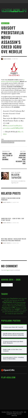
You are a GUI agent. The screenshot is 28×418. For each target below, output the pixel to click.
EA (12, 313)
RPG (8, 300)
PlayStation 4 (8, 302)
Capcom (25, 310)
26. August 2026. (15, 202)
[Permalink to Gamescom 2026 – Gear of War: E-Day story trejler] (14, 231)
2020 (24, 308)
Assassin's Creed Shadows (17, 141)
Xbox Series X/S (20, 304)
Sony (22, 298)
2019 (2, 310)
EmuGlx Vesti (5, 23)
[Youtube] (22, 1)
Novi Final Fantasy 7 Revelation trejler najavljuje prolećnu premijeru (13, 240)
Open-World (17, 313)
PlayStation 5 (7, 308)
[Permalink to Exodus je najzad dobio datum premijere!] (14, 211)
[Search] (3, 1)
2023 (19, 298)
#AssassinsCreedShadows (13, 125)
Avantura (16, 312)
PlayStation (4, 142)
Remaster (4, 306)
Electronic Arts (16, 300)
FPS (23, 300)
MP (21, 300)
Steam (10, 313)
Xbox (13, 142)
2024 (2, 141)
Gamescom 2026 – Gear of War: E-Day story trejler (12, 219)
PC (24, 141)
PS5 (15, 302)
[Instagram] (16, 1)
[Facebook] (13, 1)
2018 (21, 308)
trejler (17, 310)
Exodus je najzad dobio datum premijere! (10, 199)
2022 (10, 300)
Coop (14, 304)
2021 (13, 310)
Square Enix (10, 304)
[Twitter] (19, 1)
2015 (25, 298)
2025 (21, 313)
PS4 (19, 306)
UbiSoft (9, 142)
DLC (21, 310)
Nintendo (10, 312)
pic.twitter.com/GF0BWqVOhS (13, 128)
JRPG (6, 311)
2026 (5, 300)
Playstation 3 (22, 311)
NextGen (23, 306)
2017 (6, 313)
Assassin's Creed (7, 141)
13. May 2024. (15, 59)
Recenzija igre (21, 302)
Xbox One (7, 310)
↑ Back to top (14, 415)
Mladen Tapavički (7, 202)
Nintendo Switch (5, 298)
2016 (16, 306)
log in (8, 270)
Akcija (18, 308)
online (4, 304)
